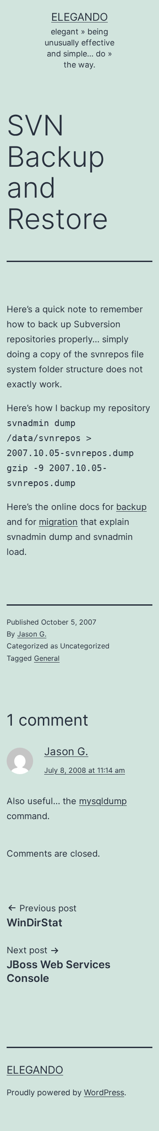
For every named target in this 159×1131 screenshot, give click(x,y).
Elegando (79, 17)
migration (58, 522)
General (47, 658)
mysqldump (103, 801)
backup (131, 507)
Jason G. (31, 633)
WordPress (104, 1092)
